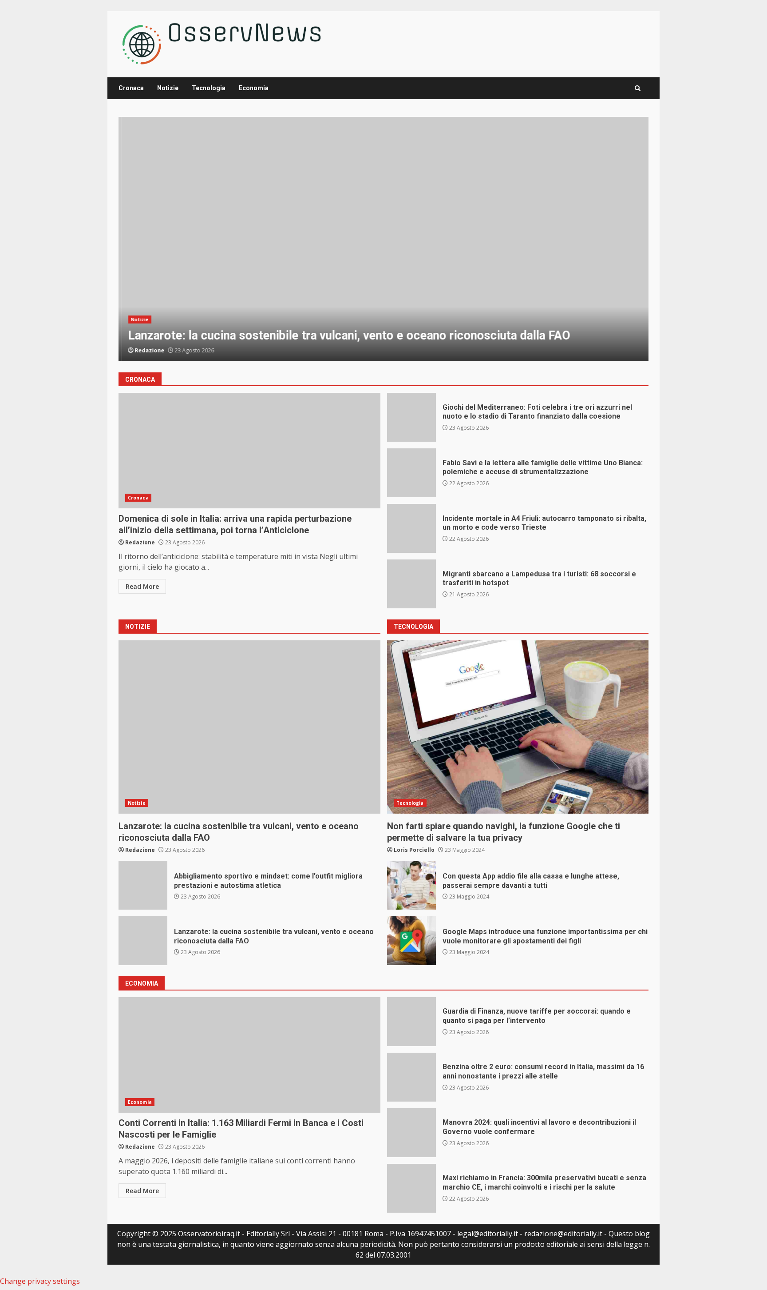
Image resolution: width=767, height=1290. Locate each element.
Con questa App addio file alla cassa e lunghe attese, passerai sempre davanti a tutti (411, 885)
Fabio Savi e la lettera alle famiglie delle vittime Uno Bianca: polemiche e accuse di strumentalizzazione (411, 472)
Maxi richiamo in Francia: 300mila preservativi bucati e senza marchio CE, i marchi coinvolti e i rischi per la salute (411, 1188)
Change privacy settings (40, 1281)
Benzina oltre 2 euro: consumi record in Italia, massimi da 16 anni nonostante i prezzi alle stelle (411, 1077)
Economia (254, 88)
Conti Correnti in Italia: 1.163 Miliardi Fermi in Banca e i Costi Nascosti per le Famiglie (249, 1055)
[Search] (637, 88)
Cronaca (131, 88)
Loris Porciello (414, 850)
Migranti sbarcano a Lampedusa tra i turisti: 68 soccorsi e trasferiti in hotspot (411, 583)
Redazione (147, 350)
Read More (142, 586)
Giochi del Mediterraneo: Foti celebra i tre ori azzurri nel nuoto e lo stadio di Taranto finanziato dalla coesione (411, 417)
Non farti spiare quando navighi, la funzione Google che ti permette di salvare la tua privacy (518, 727)
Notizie (167, 88)
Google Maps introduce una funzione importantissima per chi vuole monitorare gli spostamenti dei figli (411, 940)
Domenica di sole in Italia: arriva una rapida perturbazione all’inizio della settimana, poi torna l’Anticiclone (249, 450)
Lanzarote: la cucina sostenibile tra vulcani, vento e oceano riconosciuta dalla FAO (383, 239)
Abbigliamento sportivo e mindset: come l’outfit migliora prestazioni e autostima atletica (143, 885)
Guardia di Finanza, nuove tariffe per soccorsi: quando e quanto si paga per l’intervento (411, 1021)
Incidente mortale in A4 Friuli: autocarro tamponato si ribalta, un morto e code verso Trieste (411, 528)
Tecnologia (208, 88)
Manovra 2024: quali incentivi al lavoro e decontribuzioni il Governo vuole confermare (411, 1132)
